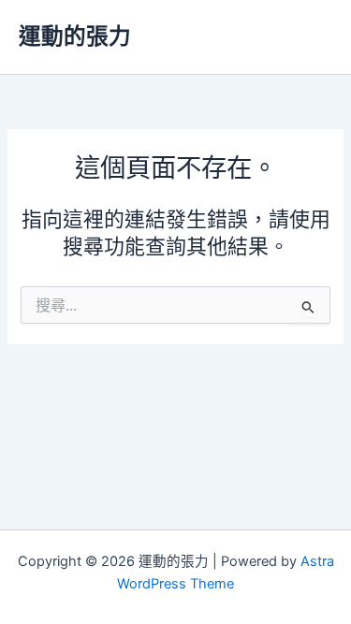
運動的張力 (75, 36)
